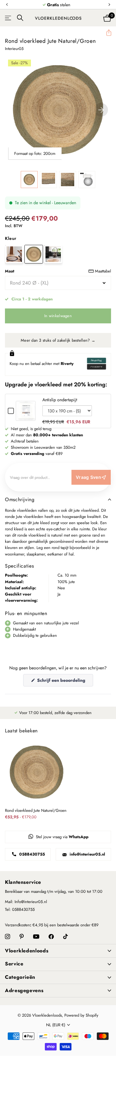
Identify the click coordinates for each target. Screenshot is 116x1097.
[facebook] (51, 936)
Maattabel (103, 271)
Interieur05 (14, 49)
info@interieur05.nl (86, 854)
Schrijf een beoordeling (64, 681)
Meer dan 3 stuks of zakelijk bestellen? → (58, 340)
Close (58, 950)
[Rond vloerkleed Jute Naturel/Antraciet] (14, 254)
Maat (58, 271)
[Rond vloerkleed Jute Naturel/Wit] (53, 254)
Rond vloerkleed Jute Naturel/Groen (36, 810)
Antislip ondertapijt (59, 400)
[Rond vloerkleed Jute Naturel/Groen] (33, 254)
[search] (20, 18)
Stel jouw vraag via (61, 837)
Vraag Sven (88, 477)
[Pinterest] (21, 936)
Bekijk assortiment (8, 18)
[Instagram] (7, 936)
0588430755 (31, 854)
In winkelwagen (58, 316)
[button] (7, 5)
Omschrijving (20, 499)
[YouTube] (36, 937)
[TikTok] (65, 936)
